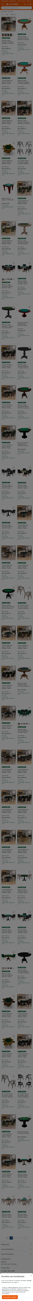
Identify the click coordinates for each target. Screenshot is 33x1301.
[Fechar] (31, 1275)
